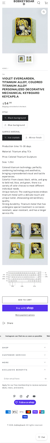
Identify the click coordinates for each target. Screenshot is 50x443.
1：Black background (15, 117)
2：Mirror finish (34, 137)
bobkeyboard (19, 425)
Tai (3, 74)
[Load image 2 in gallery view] (28, 59)
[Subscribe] (46, 378)
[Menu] (4, 2)
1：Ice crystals (12, 137)
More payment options (25, 315)
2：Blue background (15, 125)
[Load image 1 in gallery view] (21, 59)
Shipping (5, 106)
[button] (38, 2)
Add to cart (25, 299)
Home (4, 68)
